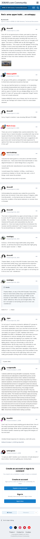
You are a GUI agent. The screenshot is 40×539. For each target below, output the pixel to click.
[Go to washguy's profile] (3, 238)
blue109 (10, 418)
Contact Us (20, 532)
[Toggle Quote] (4, 287)
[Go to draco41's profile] (3, 29)
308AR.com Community (14, 2)
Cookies (28, 532)
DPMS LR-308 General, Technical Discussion (24, 21)
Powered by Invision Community (20, 536)
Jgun (8, 318)
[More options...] (36, 29)
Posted (13, 30)
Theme (11, 532)
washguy (10, 236)
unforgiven (11, 451)
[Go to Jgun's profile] (3, 319)
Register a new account (20, 488)
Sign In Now (20, 501)
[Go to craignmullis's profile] (3, 369)
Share (10, 512)
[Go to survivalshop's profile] (3, 154)
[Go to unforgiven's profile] (3, 452)
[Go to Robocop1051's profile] (3, 75)
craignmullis (11, 368)
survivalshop (12, 152)
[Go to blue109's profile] (3, 419)
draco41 (5, 19)
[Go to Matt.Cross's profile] (3, 127)
